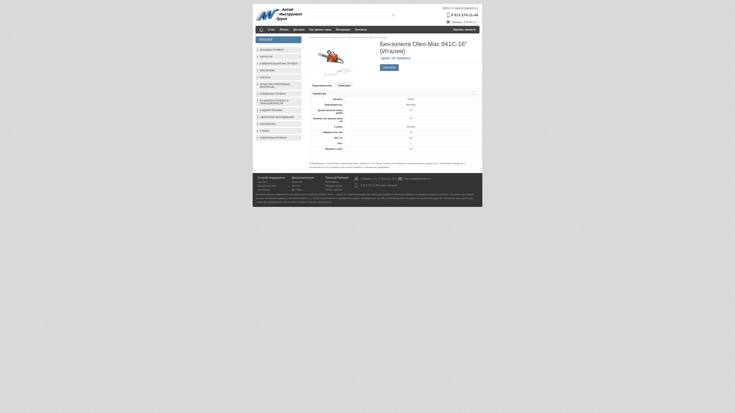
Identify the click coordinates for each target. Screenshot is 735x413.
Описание (344, 85)
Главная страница (318, 37)
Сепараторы (268, 124)
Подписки (297, 182)
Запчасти (266, 56)
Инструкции (343, 29)
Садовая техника (271, 110)
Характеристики (322, 85)
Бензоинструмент (272, 50)
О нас (271, 29)
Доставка (299, 29)
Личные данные (334, 189)
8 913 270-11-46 (464, 15)
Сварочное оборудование (277, 117)
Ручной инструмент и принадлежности (274, 102)
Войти (446, 8)
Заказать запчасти (464, 29)
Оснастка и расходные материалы (275, 85)
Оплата (284, 29)
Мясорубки (267, 70)
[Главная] (261, 29)
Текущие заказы (334, 186)
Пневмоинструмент (273, 94)
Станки (264, 131)
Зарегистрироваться (466, 8)
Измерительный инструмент (279, 63)
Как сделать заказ (320, 29)
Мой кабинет (332, 182)
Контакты (361, 29)
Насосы (265, 77)
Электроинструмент (273, 138)
